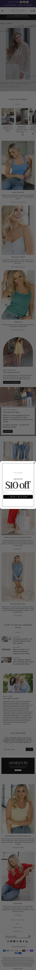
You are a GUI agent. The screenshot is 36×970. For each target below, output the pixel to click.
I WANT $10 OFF (18, 497)
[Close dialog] (34, 463)
